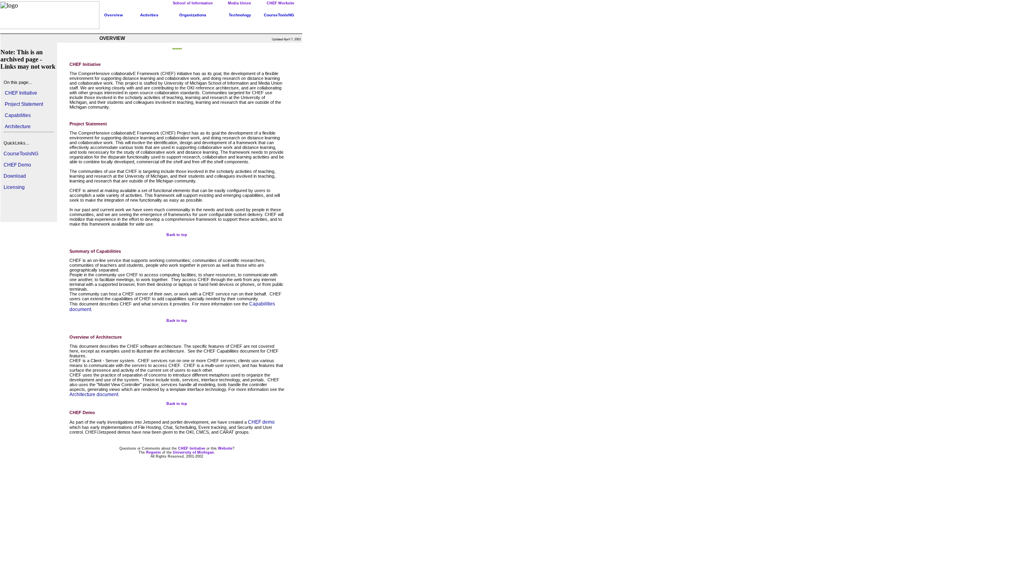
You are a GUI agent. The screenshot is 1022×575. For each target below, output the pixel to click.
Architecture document (93, 394)
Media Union (239, 3)
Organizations (192, 15)
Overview (113, 15)
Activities (149, 15)
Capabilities (17, 115)
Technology (240, 15)
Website (225, 448)
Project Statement (23, 104)
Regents (153, 452)
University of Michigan (193, 452)
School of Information (193, 3)
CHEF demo (261, 422)
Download (15, 176)
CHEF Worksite (280, 3)
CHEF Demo (17, 165)
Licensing (14, 187)
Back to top (176, 235)
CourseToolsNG (21, 154)
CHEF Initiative (20, 93)
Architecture (17, 126)
